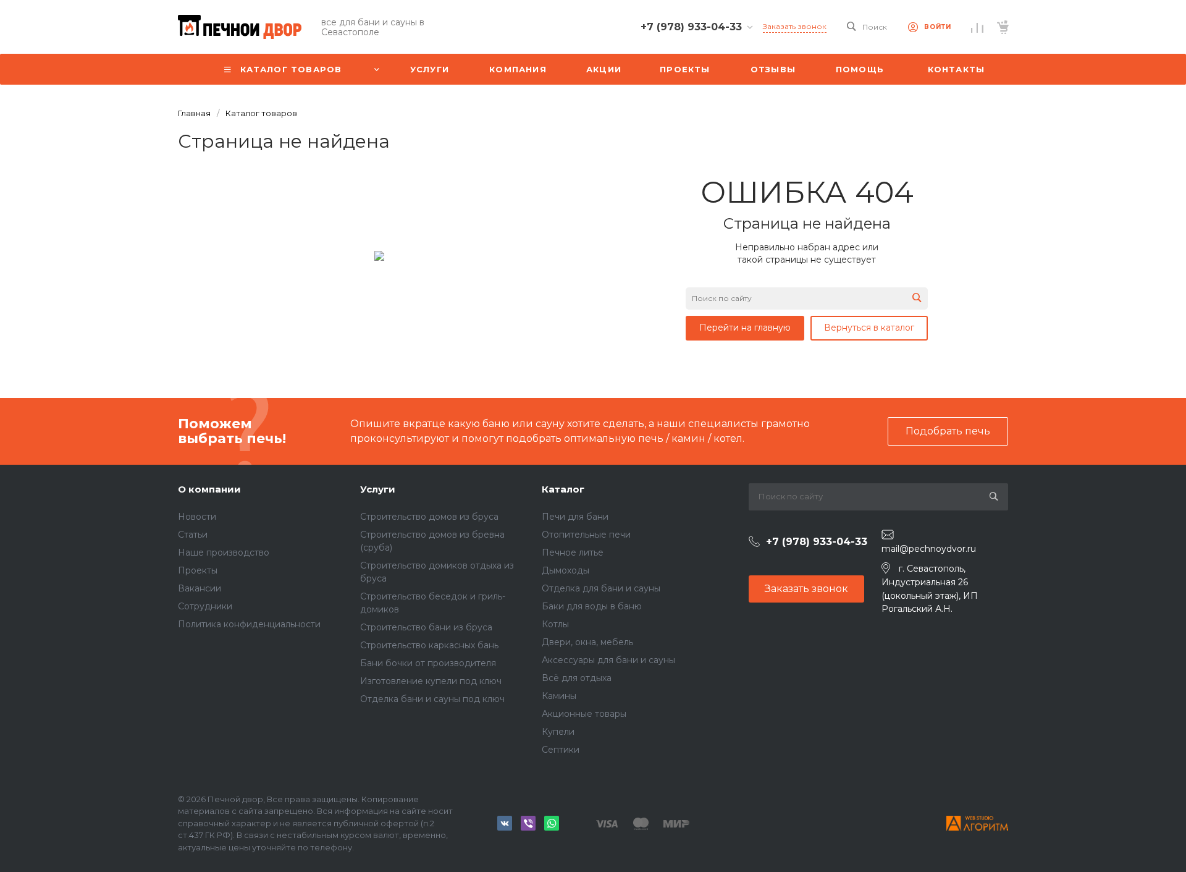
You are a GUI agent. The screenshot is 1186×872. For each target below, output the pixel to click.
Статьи (193, 534)
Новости (197, 516)
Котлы (555, 624)
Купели (558, 731)
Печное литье (573, 552)
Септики (560, 749)
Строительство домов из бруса (429, 516)
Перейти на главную (745, 327)
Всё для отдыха (577, 678)
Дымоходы (565, 570)
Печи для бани (575, 516)
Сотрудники (205, 606)
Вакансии (199, 588)
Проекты (197, 570)
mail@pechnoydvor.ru (928, 548)
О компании (209, 489)
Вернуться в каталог (869, 327)
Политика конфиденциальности (249, 624)
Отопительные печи (586, 534)
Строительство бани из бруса (426, 627)
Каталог (563, 489)
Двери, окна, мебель (587, 642)
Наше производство (223, 552)
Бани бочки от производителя (428, 663)
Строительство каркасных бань (429, 645)
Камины (559, 695)
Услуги (377, 489)
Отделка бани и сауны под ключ (432, 699)
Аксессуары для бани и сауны (608, 660)
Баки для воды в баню (592, 606)
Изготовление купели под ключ (431, 681)
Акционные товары (584, 713)
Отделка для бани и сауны (601, 588)
